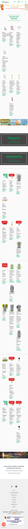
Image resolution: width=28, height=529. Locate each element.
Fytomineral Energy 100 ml (12, 293)
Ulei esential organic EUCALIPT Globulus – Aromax (18, 367)
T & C (14, 490)
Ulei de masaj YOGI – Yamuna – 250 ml (11, 183)
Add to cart (4, 40)
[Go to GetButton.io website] (3, 527)
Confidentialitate (14, 492)
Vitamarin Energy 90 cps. (4, 312)
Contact (14, 502)
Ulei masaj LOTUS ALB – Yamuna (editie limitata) (18, 85)
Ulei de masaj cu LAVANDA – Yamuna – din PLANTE (11, 231)
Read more (18, 193)
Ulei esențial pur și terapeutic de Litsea (18, 273)
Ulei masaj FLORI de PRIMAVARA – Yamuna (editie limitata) (12, 84)
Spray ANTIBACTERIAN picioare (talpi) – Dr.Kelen (6, 34)
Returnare (14, 495)
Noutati (14, 499)
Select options (11, 281)
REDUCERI (14, 504)
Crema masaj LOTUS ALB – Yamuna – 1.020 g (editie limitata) (4, 86)
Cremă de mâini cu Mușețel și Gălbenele (18, 250)
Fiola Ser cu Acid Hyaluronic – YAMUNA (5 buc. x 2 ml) (18, 185)
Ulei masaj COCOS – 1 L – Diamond (18, 230)
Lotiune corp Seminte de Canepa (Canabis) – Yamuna (11, 389)
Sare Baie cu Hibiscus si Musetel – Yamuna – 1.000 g (4, 208)
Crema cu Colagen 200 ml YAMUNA (4, 183)
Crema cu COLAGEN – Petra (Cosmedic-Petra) (12, 273)
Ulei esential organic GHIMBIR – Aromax (18, 435)
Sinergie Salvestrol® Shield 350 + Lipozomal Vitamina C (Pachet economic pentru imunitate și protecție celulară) (11, 319)
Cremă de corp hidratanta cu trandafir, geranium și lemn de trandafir (18, 315)
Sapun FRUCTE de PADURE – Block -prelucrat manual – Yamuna (4, 233)
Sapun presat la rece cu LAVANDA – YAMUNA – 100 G (4, 412)
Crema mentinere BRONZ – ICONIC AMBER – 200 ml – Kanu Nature (18, 37)
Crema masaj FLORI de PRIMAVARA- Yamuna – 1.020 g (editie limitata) (5, 61)
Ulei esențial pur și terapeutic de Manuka (18, 341)
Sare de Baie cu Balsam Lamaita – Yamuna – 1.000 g (4, 369)
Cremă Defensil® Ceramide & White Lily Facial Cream (11, 107)
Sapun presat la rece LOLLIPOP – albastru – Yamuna (11, 367)
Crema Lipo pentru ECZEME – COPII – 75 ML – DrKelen (11, 37)
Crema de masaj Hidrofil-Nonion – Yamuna (4, 275)
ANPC (14, 506)
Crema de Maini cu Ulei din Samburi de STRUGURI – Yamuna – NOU (18, 413)
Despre (14, 497)
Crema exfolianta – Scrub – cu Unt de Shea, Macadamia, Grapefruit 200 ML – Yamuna (12, 414)
